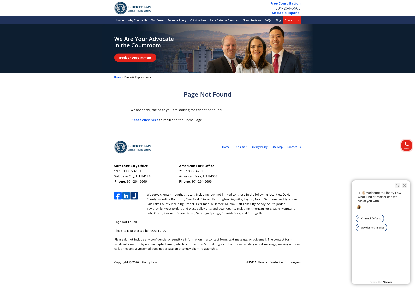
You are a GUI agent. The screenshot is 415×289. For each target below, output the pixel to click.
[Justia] (134, 195)
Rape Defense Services (224, 20)
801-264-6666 (288, 8)
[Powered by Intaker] (387, 282)
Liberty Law (148, 262)
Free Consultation (285, 3)
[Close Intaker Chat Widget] (404, 185)
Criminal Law (198, 20)
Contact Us (292, 20)
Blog (278, 20)
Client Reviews (252, 20)
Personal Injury (176, 20)
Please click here (144, 120)
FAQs (268, 20)
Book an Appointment (135, 58)
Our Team (157, 20)
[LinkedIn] (126, 195)
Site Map (277, 147)
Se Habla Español (286, 13)
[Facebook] (118, 195)
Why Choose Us (137, 20)
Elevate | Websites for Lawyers (273, 262)
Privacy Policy (259, 147)
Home (120, 20)
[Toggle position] (397, 185)
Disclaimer (240, 147)
